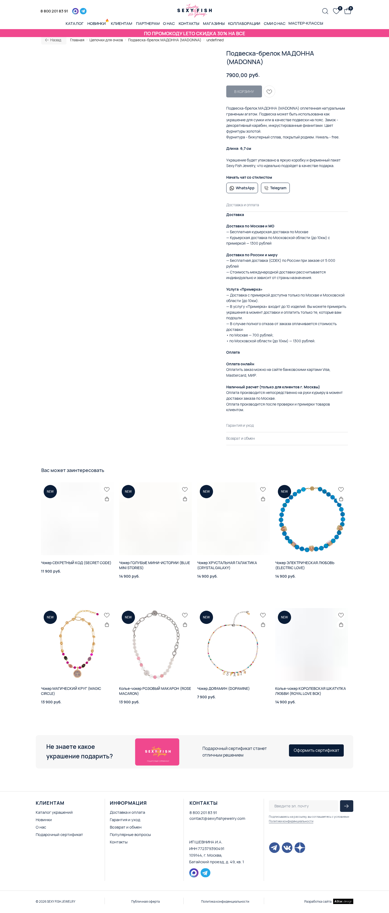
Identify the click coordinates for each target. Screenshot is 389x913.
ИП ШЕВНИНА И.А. (206, 842)
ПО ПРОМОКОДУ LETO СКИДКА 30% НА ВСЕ (194, 33)
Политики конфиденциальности (291, 821)
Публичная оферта (145, 901)
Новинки (44, 819)
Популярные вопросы (130, 834)
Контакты (119, 842)
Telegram (278, 187)
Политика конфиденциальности (225, 901)
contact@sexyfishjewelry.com (217, 818)
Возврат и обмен (126, 827)
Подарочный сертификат (59, 834)
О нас (41, 827)
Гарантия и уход (125, 819)
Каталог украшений (54, 812)
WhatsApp (245, 187)
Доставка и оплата (127, 812)
